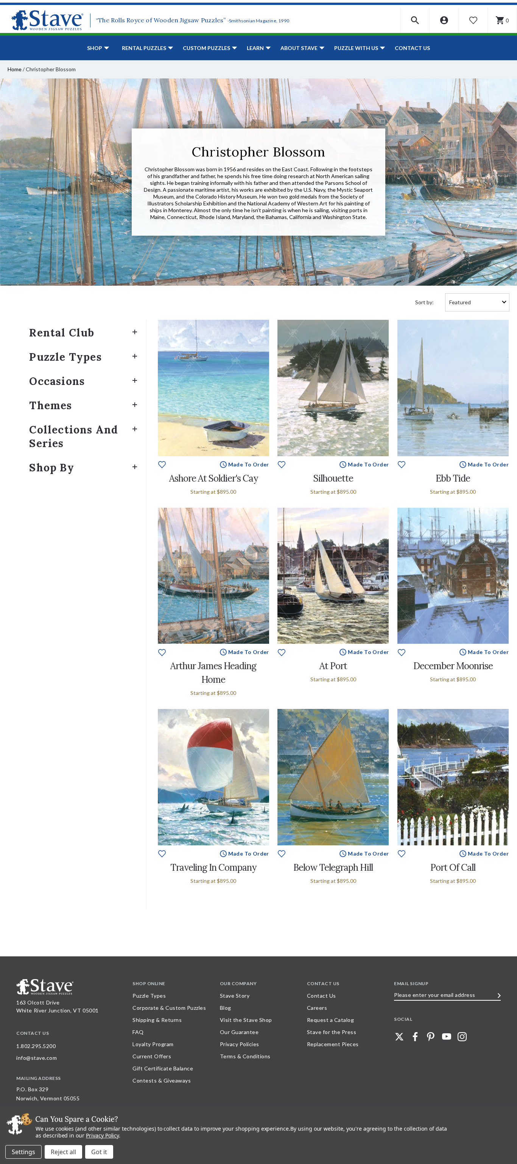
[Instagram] (462, 1036)
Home (15, 69)
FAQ (138, 1032)
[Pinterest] (430, 1036)
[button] (415, 20)
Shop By (51, 467)
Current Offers (151, 1056)
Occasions (57, 381)
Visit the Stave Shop (246, 1020)
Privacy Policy (102, 1135)
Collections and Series (73, 436)
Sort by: (424, 302)
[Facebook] (415, 1036)
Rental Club (61, 333)
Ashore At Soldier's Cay (213, 478)
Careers (317, 1007)
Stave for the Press (332, 1032)
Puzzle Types (65, 357)
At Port (333, 666)
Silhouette (333, 478)
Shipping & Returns (157, 1020)
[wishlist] (162, 464)
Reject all (63, 1152)
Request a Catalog (330, 1020)
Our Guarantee (239, 1032)
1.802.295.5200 (36, 1046)
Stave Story (235, 995)
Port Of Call (452, 867)
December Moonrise (453, 666)
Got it (99, 1152)
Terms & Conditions (245, 1056)
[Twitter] (399, 1036)
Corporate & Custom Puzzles (169, 1007)
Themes (50, 405)
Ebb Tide (453, 478)
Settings (23, 1152)
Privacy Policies (239, 1044)
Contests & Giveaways (161, 1080)
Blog (225, 1007)
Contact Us (412, 48)
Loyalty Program (153, 1044)
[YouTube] (446, 1036)
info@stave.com (36, 1057)
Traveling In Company (213, 867)
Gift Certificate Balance (162, 1068)
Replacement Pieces (333, 1044)
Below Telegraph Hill (333, 867)
